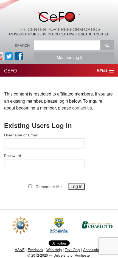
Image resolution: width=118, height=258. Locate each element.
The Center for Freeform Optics (59, 29)
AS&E (20, 249)
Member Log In (72, 57)
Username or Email (21, 135)
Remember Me (49, 186)
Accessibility (93, 249)
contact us (82, 108)
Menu (102, 70)
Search (22, 45)
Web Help (54, 249)
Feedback (35, 249)
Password (12, 155)
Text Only (72, 249)
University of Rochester (72, 255)
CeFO (10, 70)
